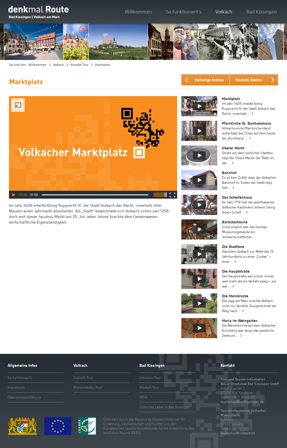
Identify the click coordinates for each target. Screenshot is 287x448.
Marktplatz (231, 98)
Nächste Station (248, 79)
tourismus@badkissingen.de (242, 401)
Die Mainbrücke (235, 295)
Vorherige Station (209, 79)
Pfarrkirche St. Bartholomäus (246, 123)
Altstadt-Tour (79, 64)
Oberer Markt (233, 147)
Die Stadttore (233, 246)
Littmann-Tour (150, 377)
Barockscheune (234, 221)
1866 (143, 397)
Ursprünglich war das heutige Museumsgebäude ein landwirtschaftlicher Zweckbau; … (244, 234)
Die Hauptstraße (236, 271)
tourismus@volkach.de (238, 433)
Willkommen (138, 11)
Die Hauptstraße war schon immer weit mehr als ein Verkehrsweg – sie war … (249, 281)
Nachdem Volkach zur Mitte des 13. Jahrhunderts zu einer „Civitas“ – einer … (248, 256)
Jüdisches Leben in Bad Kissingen (164, 407)
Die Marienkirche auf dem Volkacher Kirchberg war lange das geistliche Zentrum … (249, 330)
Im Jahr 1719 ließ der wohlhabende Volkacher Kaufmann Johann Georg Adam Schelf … (248, 207)
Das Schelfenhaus (237, 197)
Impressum (16, 387)
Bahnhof (229, 172)
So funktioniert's (20, 377)
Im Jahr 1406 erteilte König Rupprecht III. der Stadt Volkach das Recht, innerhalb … (248, 108)
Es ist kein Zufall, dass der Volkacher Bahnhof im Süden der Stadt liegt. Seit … (249, 182)
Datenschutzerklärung (24, 397)
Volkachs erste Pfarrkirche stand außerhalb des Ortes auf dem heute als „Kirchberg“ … (248, 133)
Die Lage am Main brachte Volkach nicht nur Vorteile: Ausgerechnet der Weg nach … (249, 305)
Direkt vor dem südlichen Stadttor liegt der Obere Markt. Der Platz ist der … (248, 157)
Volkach (224, 11)
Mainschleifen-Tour (87, 387)
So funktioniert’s (184, 11)
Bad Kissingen (261, 11)
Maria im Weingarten (240, 320)
